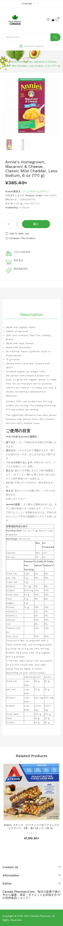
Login (53, 19)
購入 (36, 224)
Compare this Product (22, 238)
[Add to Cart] (25, 817)
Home (31, 57)
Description (31, 314)
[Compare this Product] (37, 817)
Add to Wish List (19, 233)
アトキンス (31, 833)
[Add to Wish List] (31, 817)
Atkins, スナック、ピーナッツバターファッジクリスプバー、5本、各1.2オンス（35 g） (31, 827)
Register (49, 19)
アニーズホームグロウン (36, 191)
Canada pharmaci (40, 916)
